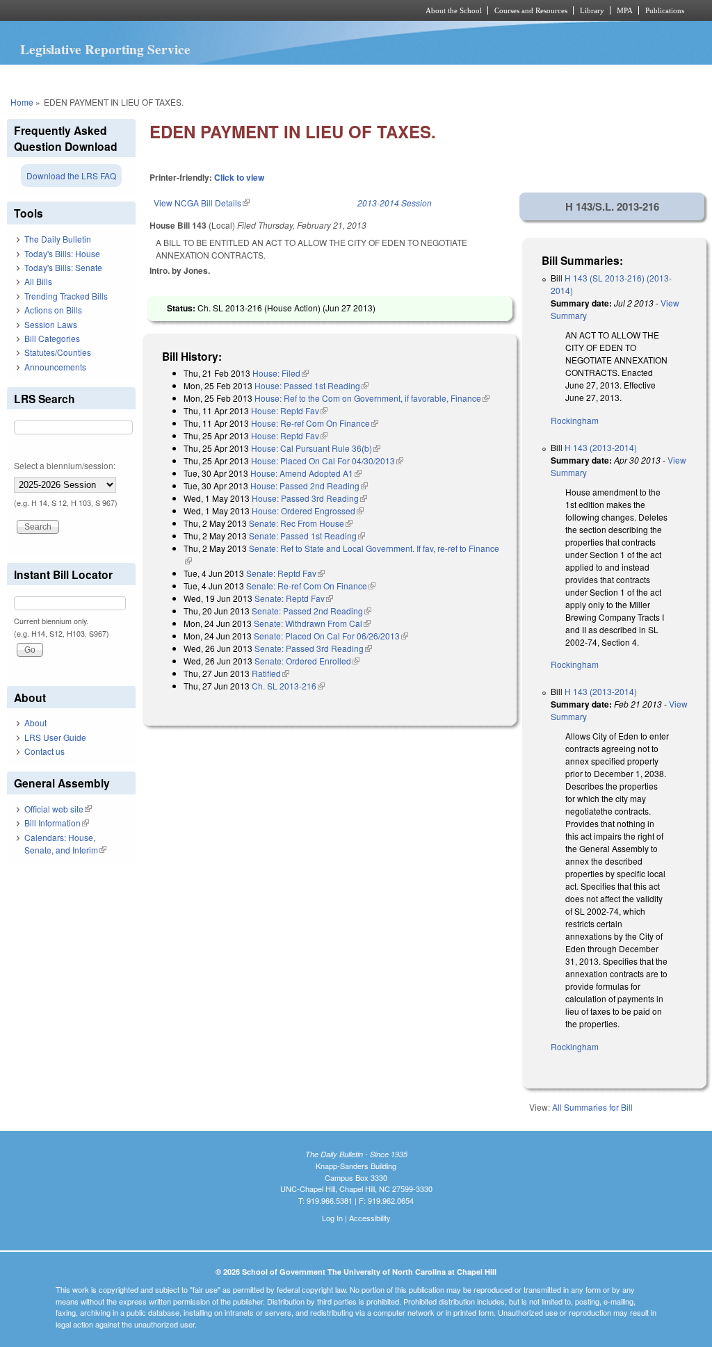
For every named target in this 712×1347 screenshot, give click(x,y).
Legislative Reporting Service (105, 49)
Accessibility (370, 1217)
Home (21, 102)
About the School (454, 10)
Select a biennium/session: (64, 465)
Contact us (44, 751)
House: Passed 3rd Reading (309, 498)
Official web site (58, 809)
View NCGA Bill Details (202, 203)
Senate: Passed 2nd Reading (311, 611)
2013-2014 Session (394, 203)
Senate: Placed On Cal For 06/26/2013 (331, 636)
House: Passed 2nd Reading (309, 485)
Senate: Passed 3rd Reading (313, 648)
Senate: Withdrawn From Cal (312, 623)
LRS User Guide (55, 737)
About (35, 722)
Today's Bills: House (62, 253)
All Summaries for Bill (592, 1107)
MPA (625, 10)
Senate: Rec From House (301, 523)
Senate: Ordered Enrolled (306, 661)
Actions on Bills (53, 310)
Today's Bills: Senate (63, 267)
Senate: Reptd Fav (285, 573)
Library (592, 10)
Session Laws (50, 324)
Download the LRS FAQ (71, 175)
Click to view (239, 177)
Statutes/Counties (57, 352)
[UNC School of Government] (172, 10)
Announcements (55, 367)
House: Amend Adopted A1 (306, 473)
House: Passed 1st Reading (311, 385)
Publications (664, 10)
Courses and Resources (530, 10)
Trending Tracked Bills (66, 296)
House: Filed (280, 373)
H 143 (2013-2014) (601, 447)
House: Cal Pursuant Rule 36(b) (315, 448)
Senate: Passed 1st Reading (307, 535)
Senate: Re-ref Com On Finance (310, 585)
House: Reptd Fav (289, 410)
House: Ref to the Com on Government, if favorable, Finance (372, 398)
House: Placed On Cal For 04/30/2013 (327, 460)
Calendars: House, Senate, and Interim (65, 843)
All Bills (38, 281)
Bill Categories (52, 338)
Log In (332, 1217)
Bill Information (56, 822)
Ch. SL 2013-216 (288, 686)
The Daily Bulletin (57, 239)
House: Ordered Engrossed (308, 510)
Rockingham (575, 420)
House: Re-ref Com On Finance (314, 423)
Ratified (270, 673)
